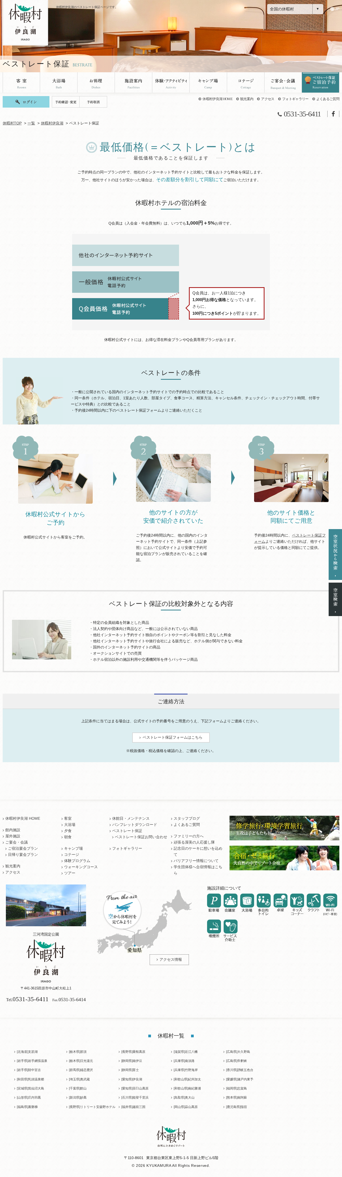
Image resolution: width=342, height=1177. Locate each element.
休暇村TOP (12, 123)
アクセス (267, 99)
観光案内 (246, 99)
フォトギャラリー (295, 99)
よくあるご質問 (327, 99)
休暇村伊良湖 (52, 123)
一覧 (31, 123)
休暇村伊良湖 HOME (217, 99)
